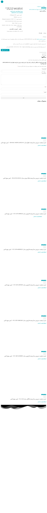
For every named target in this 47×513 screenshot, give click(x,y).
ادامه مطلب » (43, 436)
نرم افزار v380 (5, 432)
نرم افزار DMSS (5, 417)
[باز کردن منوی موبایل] (2, 2)
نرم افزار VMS (5, 434)
